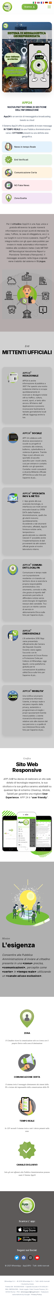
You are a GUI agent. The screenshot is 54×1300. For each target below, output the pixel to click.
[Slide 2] (21, 89)
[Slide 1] (19, 89)
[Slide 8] (34, 89)
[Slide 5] (28, 89)
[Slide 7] (32, 89)
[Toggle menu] (49, 7)
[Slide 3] (24, 90)
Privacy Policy (36, 1294)
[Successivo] (48, 57)
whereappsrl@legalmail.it (30, 1292)
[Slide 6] (30, 89)
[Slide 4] (25, 89)
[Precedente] (6, 57)
